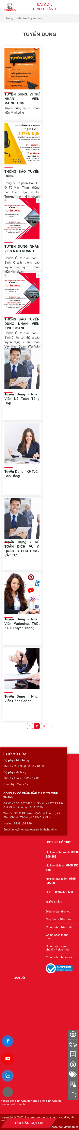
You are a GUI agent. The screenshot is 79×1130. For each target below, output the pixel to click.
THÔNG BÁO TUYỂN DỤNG (22, 174)
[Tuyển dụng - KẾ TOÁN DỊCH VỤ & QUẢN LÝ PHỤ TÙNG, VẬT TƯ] (22, 518)
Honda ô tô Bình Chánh (46, 1100)
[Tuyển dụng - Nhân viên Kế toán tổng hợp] (22, 368)
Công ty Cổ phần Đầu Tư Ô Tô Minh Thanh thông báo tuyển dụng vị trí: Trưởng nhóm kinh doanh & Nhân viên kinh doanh (22, 187)
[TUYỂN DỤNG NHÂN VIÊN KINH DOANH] (22, 218)
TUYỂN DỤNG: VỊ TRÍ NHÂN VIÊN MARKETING (22, 99)
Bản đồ (19, 977)
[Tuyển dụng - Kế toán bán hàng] (22, 443)
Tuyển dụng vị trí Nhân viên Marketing (22, 110)
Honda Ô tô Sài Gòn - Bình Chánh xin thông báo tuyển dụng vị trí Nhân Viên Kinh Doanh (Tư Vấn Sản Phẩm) (22, 337)
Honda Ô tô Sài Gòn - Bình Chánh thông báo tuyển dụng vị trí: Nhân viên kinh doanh (22, 262)
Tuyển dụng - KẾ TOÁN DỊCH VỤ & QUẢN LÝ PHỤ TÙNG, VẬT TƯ (22, 549)
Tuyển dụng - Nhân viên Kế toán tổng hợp (22, 399)
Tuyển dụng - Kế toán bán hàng (22, 474)
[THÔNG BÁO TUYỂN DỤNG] (22, 143)
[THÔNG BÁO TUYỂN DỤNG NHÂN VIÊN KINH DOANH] (22, 293)
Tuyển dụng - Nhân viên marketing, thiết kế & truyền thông (22, 624)
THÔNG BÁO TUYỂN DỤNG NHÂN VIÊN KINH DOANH (22, 324)
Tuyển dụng (35, 18)
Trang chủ (12, 18)
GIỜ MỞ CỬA (16, 754)
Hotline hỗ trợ (58, 842)
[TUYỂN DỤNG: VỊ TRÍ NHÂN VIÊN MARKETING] (22, 68)
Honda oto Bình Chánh (15, 1100)
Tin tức (23, 18)
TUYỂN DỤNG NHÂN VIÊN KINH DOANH (22, 249)
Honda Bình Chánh (12, 1104)
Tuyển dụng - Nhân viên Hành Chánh (22, 699)
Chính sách (54, 902)
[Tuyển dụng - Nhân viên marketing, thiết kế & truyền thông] (22, 593)
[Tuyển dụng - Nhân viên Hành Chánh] (22, 668)
